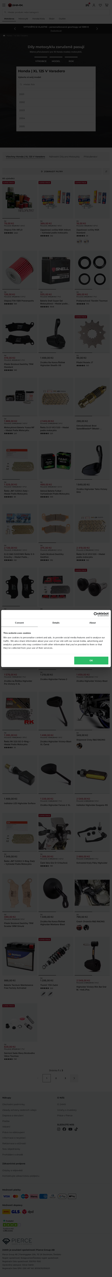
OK (91, 660)
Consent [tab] (19, 622)
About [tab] (92, 622)
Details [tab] (56, 622)
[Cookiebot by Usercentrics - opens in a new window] (96, 614)
